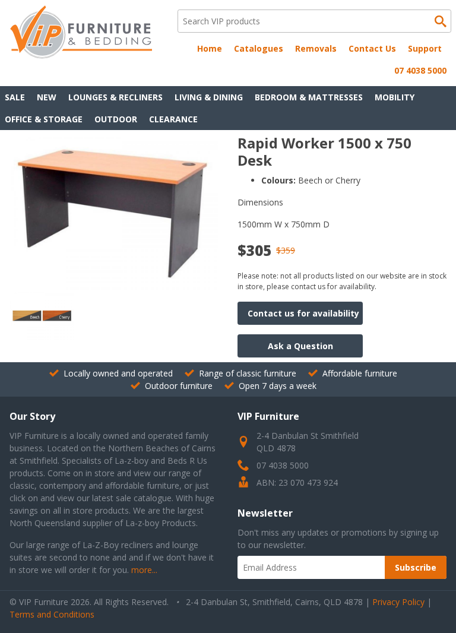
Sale (15, 97)
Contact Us (372, 48)
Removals (316, 48)
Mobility (394, 97)
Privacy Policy (398, 601)
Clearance (173, 119)
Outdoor (115, 119)
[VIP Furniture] (81, 55)
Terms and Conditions (52, 614)
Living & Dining (209, 97)
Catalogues (258, 48)
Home (209, 48)
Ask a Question (300, 346)
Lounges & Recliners (115, 97)
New (46, 97)
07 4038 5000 (420, 70)
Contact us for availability (303, 313)
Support (425, 48)
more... (144, 569)
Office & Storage (44, 119)
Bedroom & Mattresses (309, 97)
